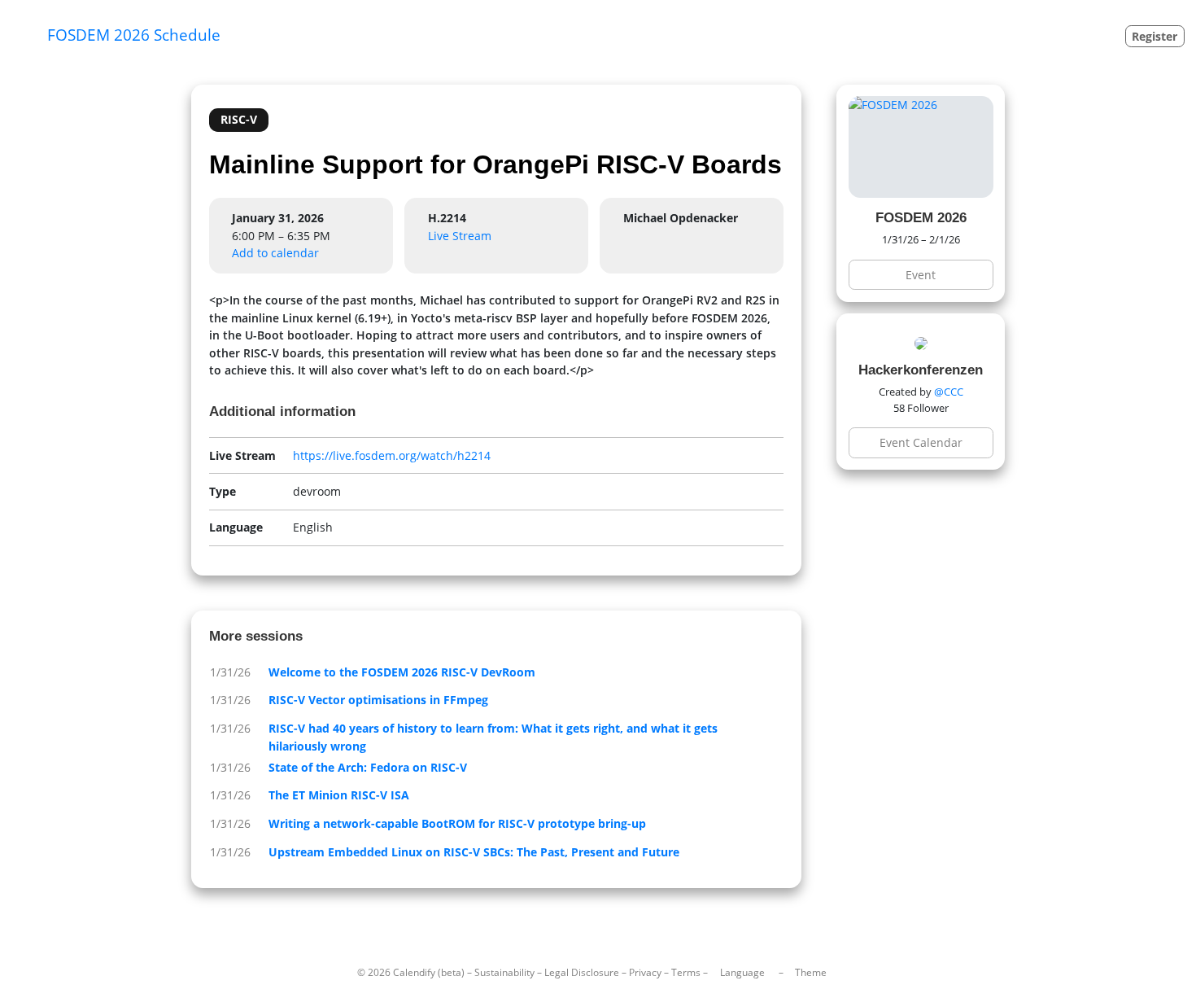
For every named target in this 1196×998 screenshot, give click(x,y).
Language (742, 972)
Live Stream (459, 235)
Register (1154, 36)
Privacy (645, 972)
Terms (686, 972)
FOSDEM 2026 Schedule (133, 34)
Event (921, 274)
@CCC (948, 391)
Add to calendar (275, 252)
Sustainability (504, 972)
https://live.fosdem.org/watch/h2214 (392, 455)
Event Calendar (921, 442)
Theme (811, 972)
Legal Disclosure (581, 972)
